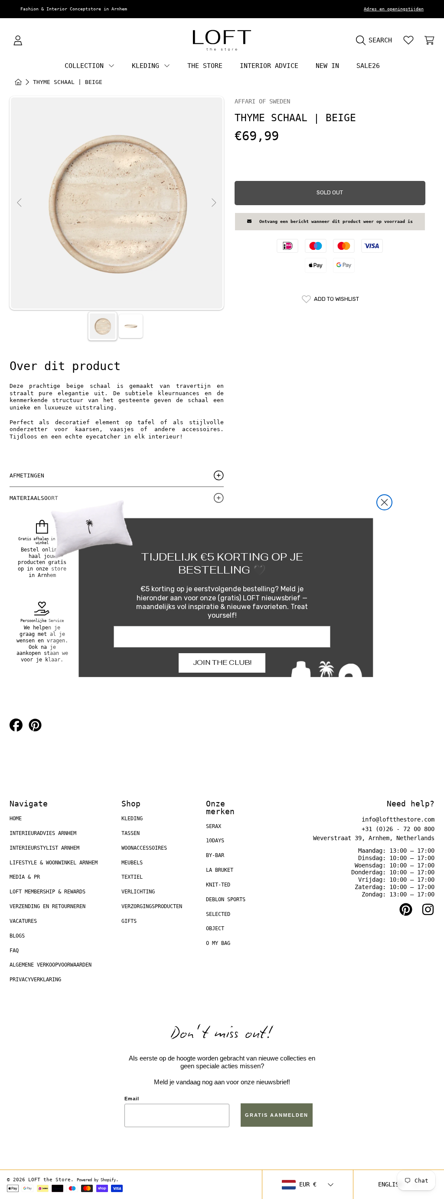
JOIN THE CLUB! (222, 662)
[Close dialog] (384, 502)
